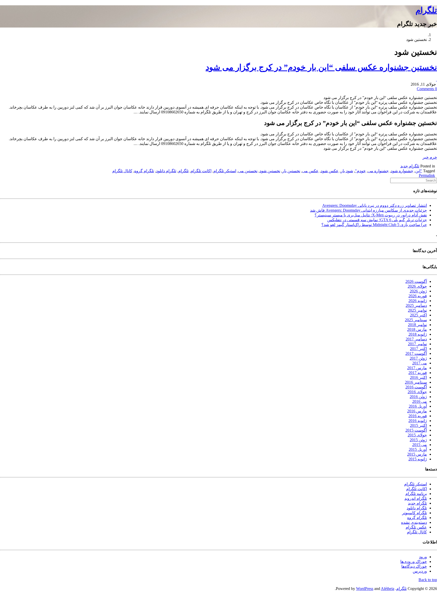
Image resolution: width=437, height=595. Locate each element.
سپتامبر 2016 (416, 382)
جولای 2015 (417, 435)
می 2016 (419, 401)
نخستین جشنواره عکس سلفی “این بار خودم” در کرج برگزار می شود (321, 67)
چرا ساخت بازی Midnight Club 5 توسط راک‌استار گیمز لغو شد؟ (374, 224)
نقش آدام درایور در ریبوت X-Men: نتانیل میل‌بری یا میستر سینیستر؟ (371, 215)
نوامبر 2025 (417, 310)
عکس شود (330, 171)
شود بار (347, 171)
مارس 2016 (417, 411)
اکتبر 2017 (418, 348)
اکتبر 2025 (418, 315)
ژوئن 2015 (418, 440)
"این (418, 171)
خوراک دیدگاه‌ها (414, 566)
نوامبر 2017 (417, 344)
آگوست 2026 (416, 281)
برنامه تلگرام (416, 493)
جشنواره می (378, 171)
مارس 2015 (417, 454)
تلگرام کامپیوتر (414, 513)
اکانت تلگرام (201, 171)
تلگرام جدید (409, 166)
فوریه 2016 (417, 416)
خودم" (360, 171)
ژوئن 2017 (418, 358)
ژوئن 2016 (418, 396)
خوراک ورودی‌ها (413, 561)
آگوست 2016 (416, 387)
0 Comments (427, 89)
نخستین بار (291, 171)
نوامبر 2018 (417, 325)
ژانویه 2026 (417, 301)
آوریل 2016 (418, 406)
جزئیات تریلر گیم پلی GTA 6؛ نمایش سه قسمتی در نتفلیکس (377, 220)
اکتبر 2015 (418, 425)
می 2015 (419, 444)
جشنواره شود (402, 171)
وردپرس (420, 571)
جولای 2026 (417, 286)
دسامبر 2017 (416, 339)
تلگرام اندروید (415, 498)
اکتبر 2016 (418, 377)
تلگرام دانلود (166, 171)
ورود (423, 557)
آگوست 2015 (416, 430)
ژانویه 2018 (417, 334)
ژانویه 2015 (417, 459)
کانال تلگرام (122, 171)
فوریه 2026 (417, 296)
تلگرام (426, 10)
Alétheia (387, 588)
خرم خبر (430, 157)
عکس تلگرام (416, 527)
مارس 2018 (417, 329)
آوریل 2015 (418, 449)
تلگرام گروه (144, 171)
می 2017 (419, 363)
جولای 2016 (417, 392)
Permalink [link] (427, 175)
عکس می (310, 171)
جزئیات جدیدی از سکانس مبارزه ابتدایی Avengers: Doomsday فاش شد (368, 210)
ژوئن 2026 (418, 291)
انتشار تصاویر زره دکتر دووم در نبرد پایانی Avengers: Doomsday (374, 205)
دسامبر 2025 (416, 305)
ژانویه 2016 (417, 420)
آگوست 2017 (416, 353)
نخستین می (247, 171)
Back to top (428, 580)
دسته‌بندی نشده (414, 522)
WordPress (364, 588)
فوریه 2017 (417, 372)
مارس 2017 (417, 368)
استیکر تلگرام (224, 171)
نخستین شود (269, 171)
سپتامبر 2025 (416, 320)
